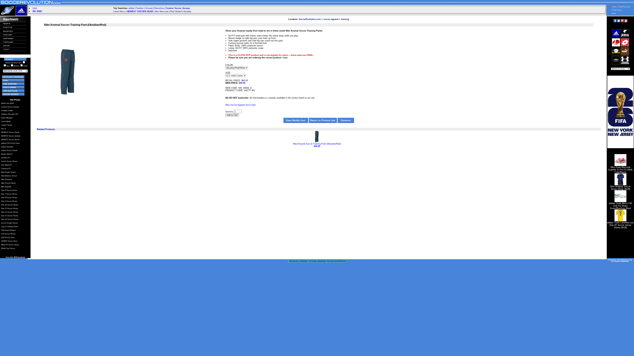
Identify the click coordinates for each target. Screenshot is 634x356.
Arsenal (149, 8)
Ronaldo (187, 11)
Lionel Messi (119, 11)
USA (35, 8)
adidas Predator (135, 8)
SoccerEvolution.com (310, 19)
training (345, 19)
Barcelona (159, 8)
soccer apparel (330, 19)
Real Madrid (176, 11)
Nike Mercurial (161, 11)
